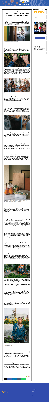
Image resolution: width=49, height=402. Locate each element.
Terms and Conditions (5, 392)
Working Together (22, 7)
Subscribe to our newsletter (40, 37)
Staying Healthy (16, 7)
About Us (36, 7)
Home (7, 7)
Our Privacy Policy (4, 391)
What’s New (10, 7)
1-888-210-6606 (39, 46)
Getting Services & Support (30, 7)
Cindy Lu (21, 17)
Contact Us (40, 7)
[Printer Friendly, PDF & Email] (28, 376)
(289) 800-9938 (38, 47)
